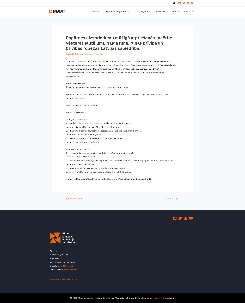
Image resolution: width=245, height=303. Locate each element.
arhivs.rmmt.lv (71, 270)
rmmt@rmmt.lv (66, 266)
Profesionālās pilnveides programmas (84, 54)
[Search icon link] (174, 3)
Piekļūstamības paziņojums (63, 279)
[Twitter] (183, 3)
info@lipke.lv (78, 98)
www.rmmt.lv (159, 298)
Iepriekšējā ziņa (72, 198)
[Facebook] (179, 3)
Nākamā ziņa (173, 198)
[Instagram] (187, 3)
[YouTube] (192, 3)
